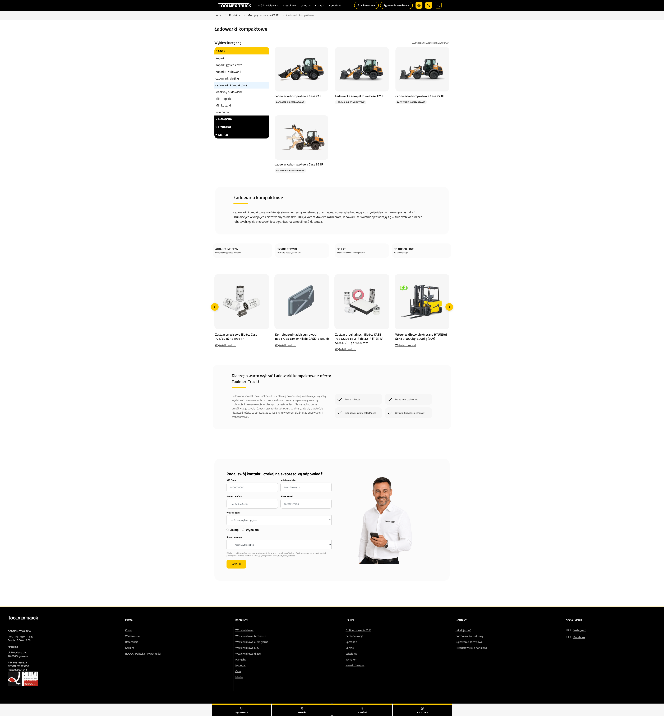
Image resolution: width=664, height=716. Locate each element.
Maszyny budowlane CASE (263, 15)
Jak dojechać (463, 630)
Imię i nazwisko (288, 480)
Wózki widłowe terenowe (250, 636)
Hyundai (240, 665)
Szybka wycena (366, 5)
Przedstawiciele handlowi (471, 647)
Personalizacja (354, 636)
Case (238, 671)
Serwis (350, 647)
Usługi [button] (304, 5)
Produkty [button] (288, 5)
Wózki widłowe (244, 630)
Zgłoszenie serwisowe (396, 5)
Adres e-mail (286, 496)
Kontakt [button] (333, 5)
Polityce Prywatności (286, 555)
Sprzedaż (351, 642)
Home (217, 15)
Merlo (239, 677)
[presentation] (215, 307)
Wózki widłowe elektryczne (251, 642)
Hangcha (240, 659)
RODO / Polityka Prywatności (143, 653)
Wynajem (351, 659)
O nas (128, 630)
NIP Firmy (231, 480)
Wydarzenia (132, 636)
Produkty (234, 15)
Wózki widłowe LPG (247, 647)
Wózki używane (355, 665)
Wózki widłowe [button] (267, 5)
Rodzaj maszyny (234, 537)
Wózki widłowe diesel (248, 653)
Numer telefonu (234, 496)
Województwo (234, 512)
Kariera (129, 647)
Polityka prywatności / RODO (640, 706)
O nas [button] (318, 5)
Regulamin (614, 706)
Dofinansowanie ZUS (358, 630)
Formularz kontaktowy (469, 636)
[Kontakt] (422, 710)
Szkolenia (351, 653)
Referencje (131, 642)
